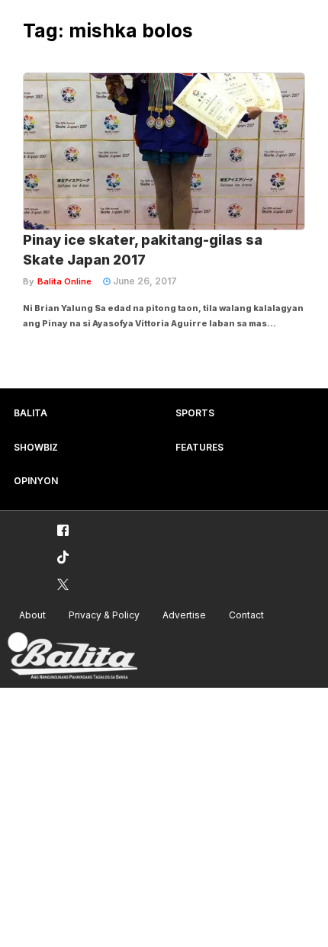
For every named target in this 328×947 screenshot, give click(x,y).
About (32, 615)
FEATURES (199, 447)
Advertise (184, 615)
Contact (246, 615)
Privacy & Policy (104, 615)
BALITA (30, 413)
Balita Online (64, 281)
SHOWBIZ (36, 447)
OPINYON (36, 480)
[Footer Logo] (72, 656)
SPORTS (194, 413)
